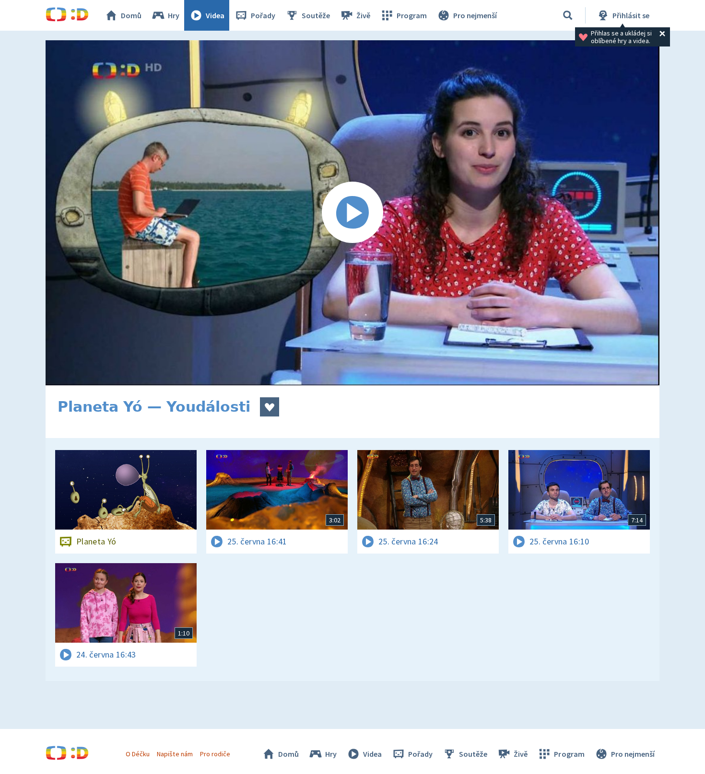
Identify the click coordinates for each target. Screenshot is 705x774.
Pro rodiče (215, 754)
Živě (363, 15)
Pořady (263, 15)
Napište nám (174, 754)
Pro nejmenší (475, 15)
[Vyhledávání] (568, 15)
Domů (131, 15)
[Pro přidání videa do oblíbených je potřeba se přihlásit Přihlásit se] (269, 406)
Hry (173, 15)
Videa (215, 15)
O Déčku (138, 754)
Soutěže (316, 15)
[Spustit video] (352, 212)
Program (412, 15)
